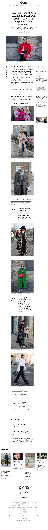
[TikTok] (25, 493)
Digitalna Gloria (25, 497)
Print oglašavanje (36, 515)
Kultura (31, 5)
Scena (9, 5)
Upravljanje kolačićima (24, 518)
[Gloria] (23, 2)
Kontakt (42, 515)
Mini (27, 5)
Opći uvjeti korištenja (28, 515)
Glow (17, 5)
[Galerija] (24, 48)
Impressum (5, 515)
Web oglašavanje (20, 515)
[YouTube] (27, 492)
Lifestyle (22, 5)
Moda (13, 5)
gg (35, 5)
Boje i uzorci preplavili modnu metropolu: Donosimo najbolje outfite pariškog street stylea (21, 89)
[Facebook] (20, 493)
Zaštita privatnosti (12, 515)
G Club (38, 5)
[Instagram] (23, 493)
